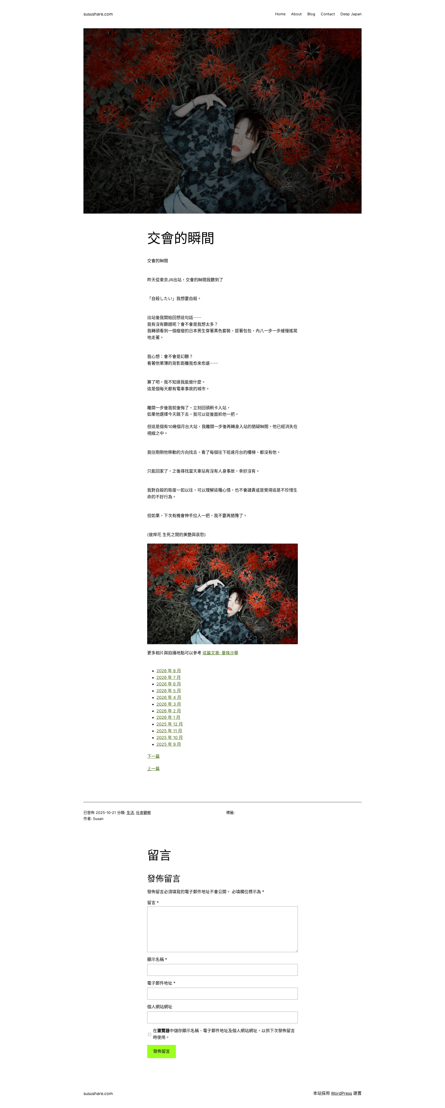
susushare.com (98, 14)
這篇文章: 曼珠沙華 (220, 652)
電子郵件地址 (161, 983)
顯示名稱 (157, 959)
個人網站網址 (159, 1006)
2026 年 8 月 (168, 670)
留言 (153, 902)
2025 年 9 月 (168, 744)
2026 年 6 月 (168, 684)
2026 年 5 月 (168, 690)
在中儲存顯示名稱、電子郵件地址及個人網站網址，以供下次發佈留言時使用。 (224, 1034)
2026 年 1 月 (168, 717)
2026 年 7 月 (168, 677)
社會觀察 (143, 812)
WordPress (341, 1093)
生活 (130, 812)
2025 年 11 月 (169, 730)
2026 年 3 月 (168, 704)
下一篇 (153, 756)
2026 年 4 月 (168, 697)
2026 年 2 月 (168, 710)
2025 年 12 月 (169, 724)
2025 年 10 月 (169, 737)
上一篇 (153, 768)
